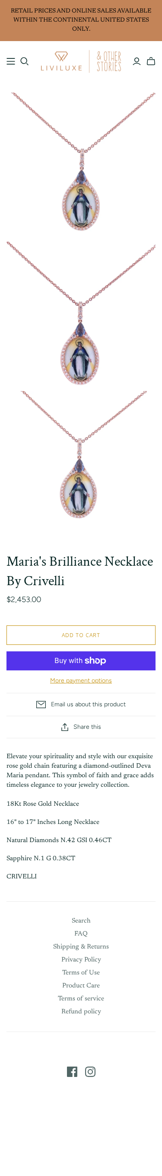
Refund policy (81, 1012)
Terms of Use (81, 973)
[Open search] (24, 61)
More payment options (81, 680)
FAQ (81, 934)
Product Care (81, 986)
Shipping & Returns (81, 947)
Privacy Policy (81, 960)
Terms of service (81, 999)
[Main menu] (10, 61)
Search (81, 921)
